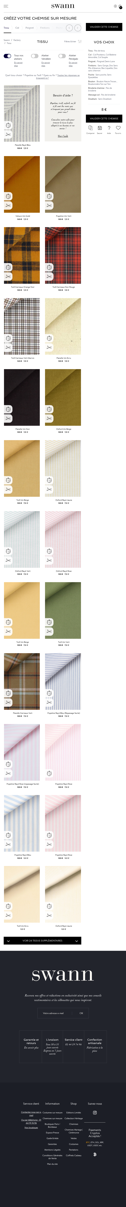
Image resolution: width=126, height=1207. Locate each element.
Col (17, 27)
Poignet (30, 27)
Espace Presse (52, 1132)
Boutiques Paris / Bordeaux (52, 1125)
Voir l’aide (63, 136)
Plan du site (52, 1164)
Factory (17, 40)
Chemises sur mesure (52, 1118)
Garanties (52, 1144)
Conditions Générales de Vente (52, 1157)
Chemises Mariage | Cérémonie (74, 1131)
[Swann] (63, 6)
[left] (69, 27)
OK (81, 1013)
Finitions (45, 27)
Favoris (118, 133)
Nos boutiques (31, 1127)
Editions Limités (73, 1112)
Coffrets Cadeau (73, 1155)
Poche (59, 27)
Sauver (99, 133)
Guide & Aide (52, 1138)
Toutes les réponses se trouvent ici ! (58, 76)
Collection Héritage (74, 1118)
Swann (7, 40)
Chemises (73, 1124)
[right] (77, 27)
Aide (109, 133)
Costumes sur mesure (52, 1112)
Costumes (73, 1144)
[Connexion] (115, 6)
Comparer (90, 133)
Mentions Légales (52, 1149)
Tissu (6, 27)
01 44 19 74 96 (73, 1044)
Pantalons (73, 1149)
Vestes (74, 1138)
